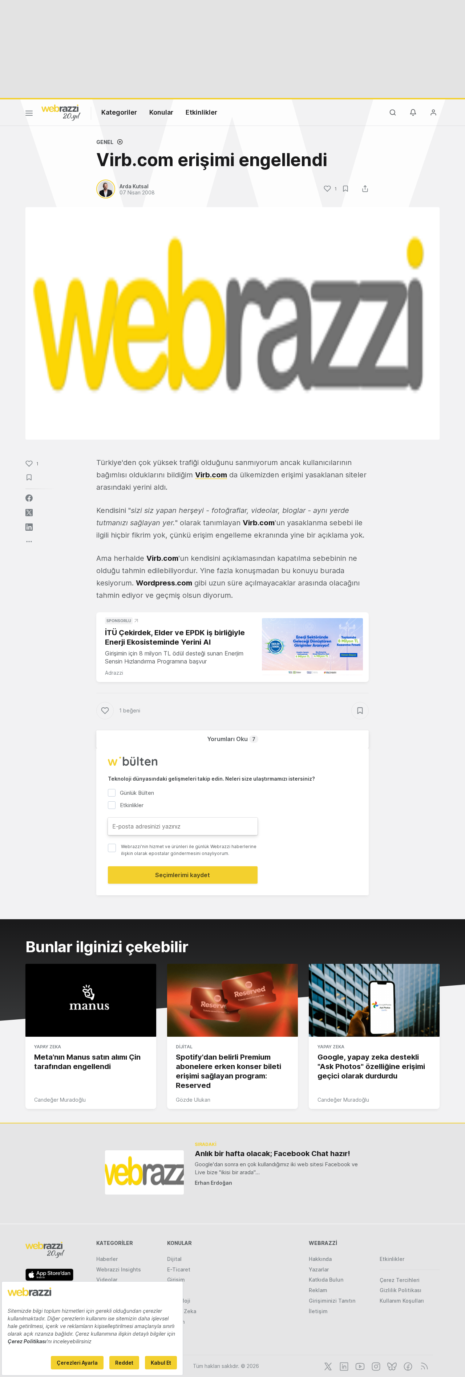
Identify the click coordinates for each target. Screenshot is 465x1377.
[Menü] (29, 114)
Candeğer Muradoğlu (60, 1100)
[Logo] (61, 112)
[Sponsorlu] (312, 646)
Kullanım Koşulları (402, 1301)
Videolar (106, 1280)
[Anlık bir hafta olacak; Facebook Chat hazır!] (144, 1172)
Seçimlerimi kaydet (182, 875)
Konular (161, 112)
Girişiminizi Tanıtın (332, 1301)
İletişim (318, 1311)
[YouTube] (359, 1365)
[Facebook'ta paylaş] (29, 498)
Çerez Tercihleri (400, 1280)
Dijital (184, 1046)
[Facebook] (407, 1365)
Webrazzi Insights (118, 1269)
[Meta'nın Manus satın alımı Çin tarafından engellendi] (90, 1000)
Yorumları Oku (231, 739)
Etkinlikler (201, 112)
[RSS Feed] (423, 1365)
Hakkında (320, 1259)
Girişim (176, 1280)
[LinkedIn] (343, 1365)
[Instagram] (375, 1365)
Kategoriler (119, 112)
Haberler (107, 1259)
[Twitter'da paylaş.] (29, 512)
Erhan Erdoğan (213, 1183)
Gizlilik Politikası (400, 1290)
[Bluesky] (391, 1365)
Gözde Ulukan (193, 1100)
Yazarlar (319, 1269)
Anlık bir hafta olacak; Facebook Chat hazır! (272, 1153)
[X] (327, 1365)
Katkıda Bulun (326, 1280)
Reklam (318, 1290)
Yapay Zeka (47, 1046)
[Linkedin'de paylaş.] (29, 527)
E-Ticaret (178, 1269)
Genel (104, 142)
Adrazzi (114, 673)
